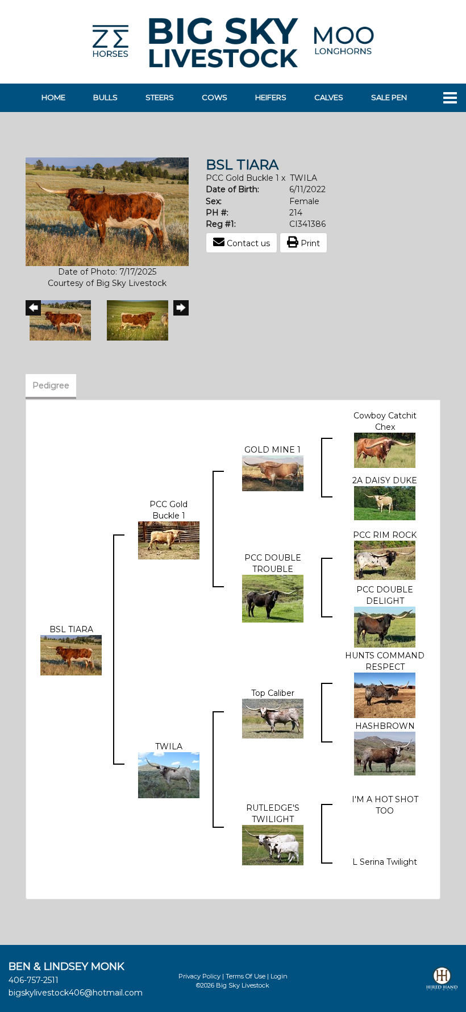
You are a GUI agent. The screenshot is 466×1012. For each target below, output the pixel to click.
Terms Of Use (245, 976)
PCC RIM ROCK (385, 535)
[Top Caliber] (272, 717)
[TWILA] (168, 774)
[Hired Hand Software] (441, 984)
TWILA (303, 178)
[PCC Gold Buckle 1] (168, 539)
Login (279, 976)
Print (309, 243)
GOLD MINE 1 (272, 450)
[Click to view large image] (107, 211)
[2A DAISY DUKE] (384, 502)
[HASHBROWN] (384, 753)
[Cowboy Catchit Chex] (384, 450)
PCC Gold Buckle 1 (242, 178)
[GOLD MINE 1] (272, 472)
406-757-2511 (34, 980)
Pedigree (50, 385)
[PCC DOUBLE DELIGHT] (384, 626)
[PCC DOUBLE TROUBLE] (272, 598)
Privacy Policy (199, 976)
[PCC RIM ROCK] (384, 559)
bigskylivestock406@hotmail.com (76, 993)
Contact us (247, 243)
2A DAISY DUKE (384, 480)
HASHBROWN (385, 726)
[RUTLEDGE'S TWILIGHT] (272, 844)
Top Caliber (272, 693)
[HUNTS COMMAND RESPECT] (384, 695)
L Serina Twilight (384, 862)
